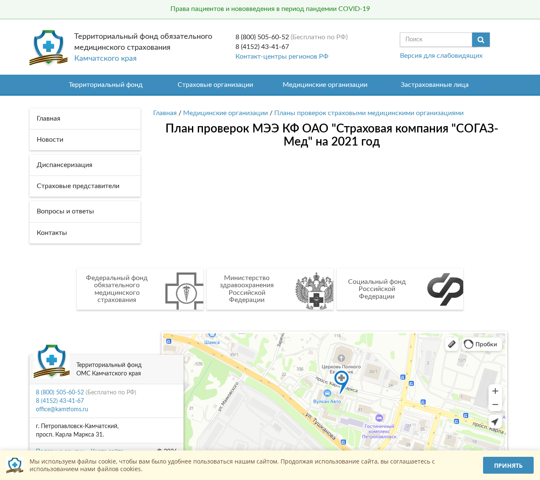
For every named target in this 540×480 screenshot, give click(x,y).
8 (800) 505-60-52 (262, 37)
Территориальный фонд (106, 84)
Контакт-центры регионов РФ (282, 56)
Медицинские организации (325, 84)
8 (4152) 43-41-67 (262, 46)
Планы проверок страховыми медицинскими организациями (369, 113)
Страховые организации (215, 84)
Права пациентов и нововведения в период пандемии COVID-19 (270, 8)
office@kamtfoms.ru (62, 410)
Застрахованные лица (435, 84)
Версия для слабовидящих (441, 55)
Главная (165, 113)
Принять (508, 465)
